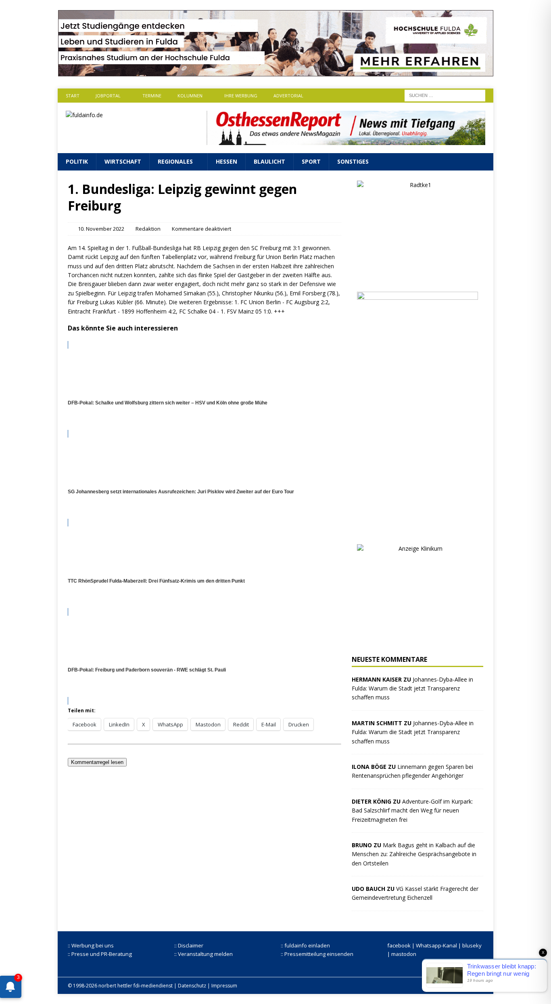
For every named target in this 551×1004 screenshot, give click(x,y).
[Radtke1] (417, 276)
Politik (77, 161)
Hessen (226, 161)
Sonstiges (353, 161)
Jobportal (108, 96)
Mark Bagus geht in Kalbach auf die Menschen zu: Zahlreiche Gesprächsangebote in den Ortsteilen (414, 854)
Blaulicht (269, 161)
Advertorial (288, 96)
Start (72, 96)
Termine (151, 96)
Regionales (175, 161)
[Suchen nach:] (445, 95)
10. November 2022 (101, 228)
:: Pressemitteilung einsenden (317, 954)
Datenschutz (192, 985)
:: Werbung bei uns (91, 945)
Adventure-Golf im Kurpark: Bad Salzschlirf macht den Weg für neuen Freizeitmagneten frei (412, 810)
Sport (311, 161)
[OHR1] (346, 140)
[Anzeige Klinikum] (417, 640)
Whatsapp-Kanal (436, 945)
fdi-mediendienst (153, 985)
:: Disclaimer (188, 945)
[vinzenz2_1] (417, 529)
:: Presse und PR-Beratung (100, 954)
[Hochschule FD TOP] (275, 72)
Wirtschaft (122, 161)
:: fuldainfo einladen (305, 945)
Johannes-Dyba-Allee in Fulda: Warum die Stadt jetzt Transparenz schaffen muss (412, 688)
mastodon (403, 954)
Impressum (224, 985)
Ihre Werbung (240, 96)
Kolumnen (189, 96)
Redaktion (148, 228)
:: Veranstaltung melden (203, 954)
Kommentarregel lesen (97, 762)
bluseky (472, 945)
